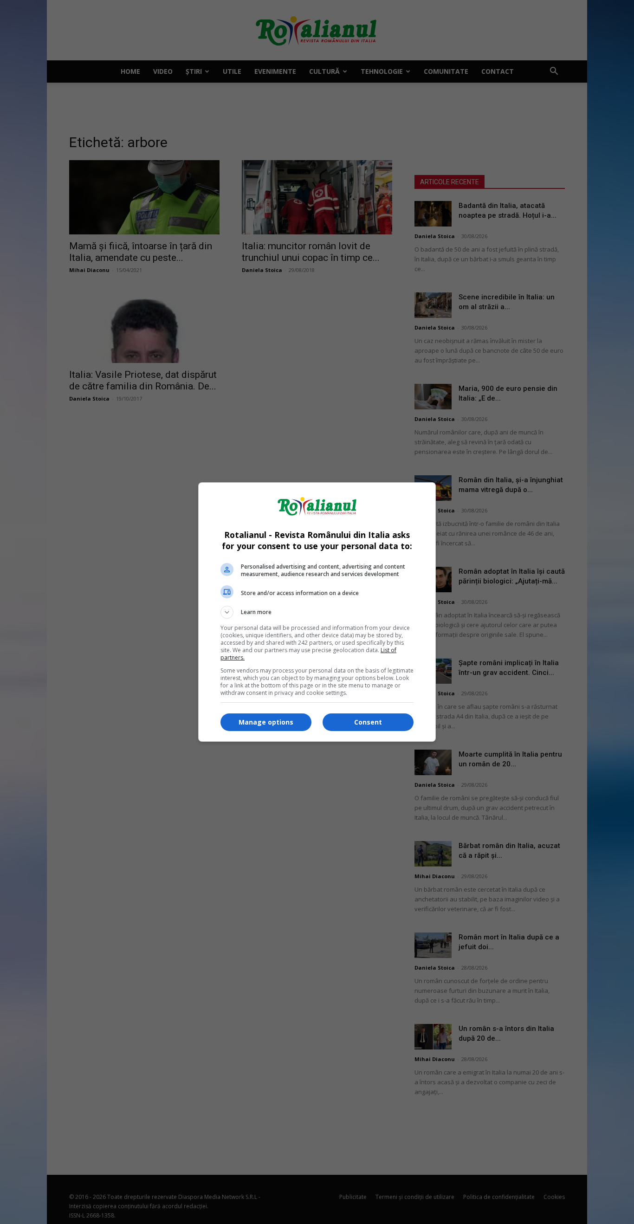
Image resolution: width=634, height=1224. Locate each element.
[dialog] (317, 612)
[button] (317, 612)
